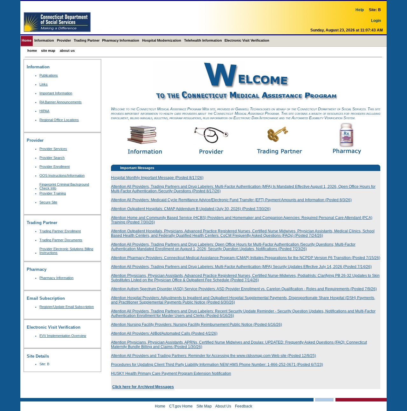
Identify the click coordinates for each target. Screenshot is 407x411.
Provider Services (53, 149)
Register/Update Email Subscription (66, 307)
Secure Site (48, 202)
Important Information (55, 93)
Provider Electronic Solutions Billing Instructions (66, 251)
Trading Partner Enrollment (60, 231)
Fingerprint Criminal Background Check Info (64, 186)
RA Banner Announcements (60, 102)
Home (26, 40)
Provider (64, 40)
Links (43, 84)
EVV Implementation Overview (62, 336)
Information (44, 40)
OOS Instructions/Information (62, 175)
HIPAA (44, 111)
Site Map (48, 50)
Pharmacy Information (120, 40)
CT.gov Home (181, 406)
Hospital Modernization (161, 40)
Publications (48, 75)
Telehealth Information (203, 40)
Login (376, 20)
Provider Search (52, 158)
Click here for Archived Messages (143, 387)
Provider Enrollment (54, 166)
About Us (67, 50)
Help (359, 10)
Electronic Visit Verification (246, 40)
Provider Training (52, 193)
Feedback (243, 406)
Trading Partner (87, 40)
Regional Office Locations (59, 120)
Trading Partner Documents (60, 240)
